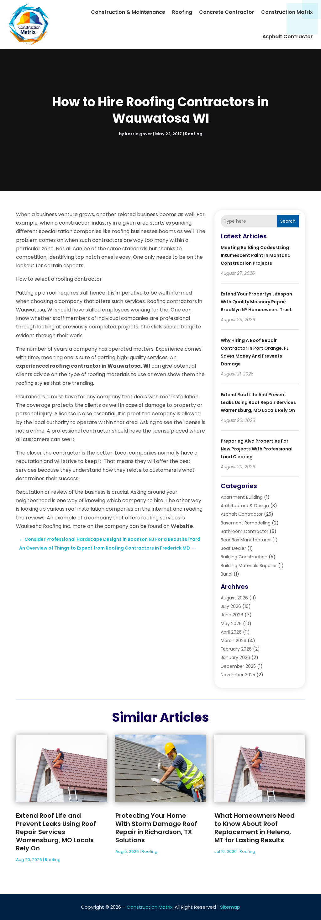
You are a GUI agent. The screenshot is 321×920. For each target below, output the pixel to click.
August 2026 (234, 598)
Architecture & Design (245, 506)
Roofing (182, 12)
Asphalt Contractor (287, 36)
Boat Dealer (233, 548)
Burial (226, 574)
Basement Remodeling (246, 523)
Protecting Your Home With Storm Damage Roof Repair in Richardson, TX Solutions (156, 827)
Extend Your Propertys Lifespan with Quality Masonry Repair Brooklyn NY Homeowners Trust (256, 302)
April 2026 (231, 632)
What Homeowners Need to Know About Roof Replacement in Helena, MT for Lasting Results (254, 827)
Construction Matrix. (150, 907)
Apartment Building (242, 497)
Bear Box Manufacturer (246, 540)
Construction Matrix (287, 12)
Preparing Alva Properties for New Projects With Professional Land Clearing (256, 449)
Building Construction (244, 557)
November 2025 (238, 675)
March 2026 (233, 640)
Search (288, 221)
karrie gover (138, 134)
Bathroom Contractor (244, 531)
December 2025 (238, 666)
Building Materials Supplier (249, 565)
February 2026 (236, 649)
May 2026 (231, 623)
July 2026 (231, 606)
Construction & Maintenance (128, 12)
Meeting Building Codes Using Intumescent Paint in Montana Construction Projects (256, 255)
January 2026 (235, 657)
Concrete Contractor (226, 12)
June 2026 (232, 615)
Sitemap (230, 907)
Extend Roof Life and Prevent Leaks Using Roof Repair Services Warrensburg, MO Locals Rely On (258, 402)
